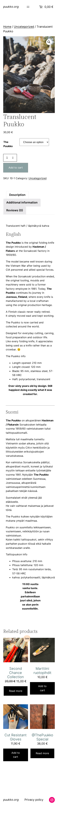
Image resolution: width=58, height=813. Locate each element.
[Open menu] (28, 7)
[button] (49, 42)
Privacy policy (33, 800)
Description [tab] (17, 194)
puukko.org (11, 6)
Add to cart (16, 167)
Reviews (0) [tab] (14, 210)
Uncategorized (24, 26)
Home (7, 26)
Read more (15, 690)
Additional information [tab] (22, 202)
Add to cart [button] (42, 688)
